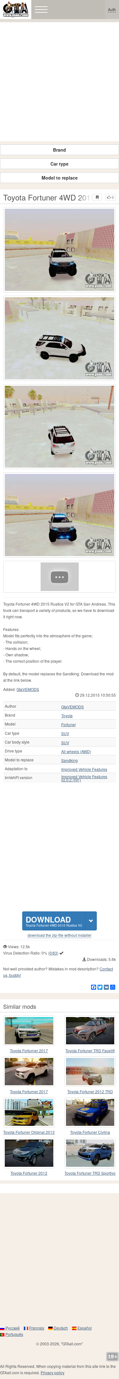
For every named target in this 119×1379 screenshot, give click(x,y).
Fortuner (68, 724)
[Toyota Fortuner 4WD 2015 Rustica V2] (59, 577)
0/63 (53, 952)
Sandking (69, 760)
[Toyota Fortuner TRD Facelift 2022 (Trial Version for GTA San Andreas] (90, 1030)
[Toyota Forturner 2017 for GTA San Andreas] (29, 1030)
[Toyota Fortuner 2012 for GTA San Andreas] (29, 1153)
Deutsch (61, 1327)
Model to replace (60, 177)
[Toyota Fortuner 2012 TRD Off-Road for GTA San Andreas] (90, 1071)
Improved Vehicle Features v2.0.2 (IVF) (84, 778)
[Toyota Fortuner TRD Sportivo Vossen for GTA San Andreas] (90, 1153)
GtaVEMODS (28, 689)
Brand (59, 150)
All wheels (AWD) (76, 751)
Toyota (67, 715)
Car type (59, 164)
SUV (65, 733)
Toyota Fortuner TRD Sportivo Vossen (90, 1173)
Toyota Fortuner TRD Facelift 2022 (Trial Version (90, 1051)
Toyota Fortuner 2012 (28, 1173)
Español (84, 1327)
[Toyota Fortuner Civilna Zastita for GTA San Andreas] (90, 1112)
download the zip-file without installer (59, 935)
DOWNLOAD (54, 921)
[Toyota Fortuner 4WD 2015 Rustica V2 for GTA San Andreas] (59, 249)
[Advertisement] (59, 81)
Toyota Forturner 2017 (29, 1050)
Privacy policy (52, 1372)
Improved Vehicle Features (84, 769)
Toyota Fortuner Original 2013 (29, 1132)
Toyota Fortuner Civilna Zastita (90, 1132)
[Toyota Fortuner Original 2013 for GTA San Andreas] (29, 1112)
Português (14, 1334)
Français (36, 1327)
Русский (12, 1327)
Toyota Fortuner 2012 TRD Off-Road (90, 1092)
